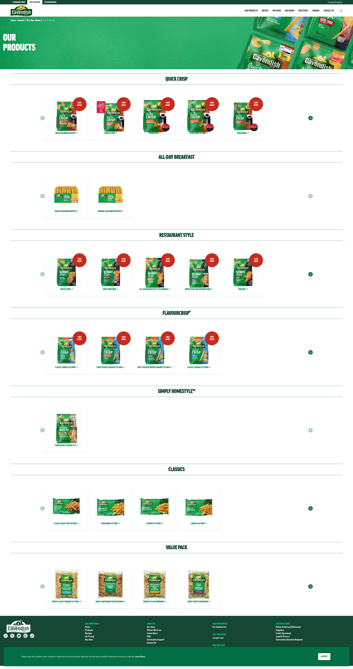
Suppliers (280, 630)
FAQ (149, 636)
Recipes (265, 10)
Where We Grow (154, 630)
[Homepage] (22, 7)
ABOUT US (151, 623)
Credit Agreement (283, 633)
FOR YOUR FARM (219, 634)
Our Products (251, 10)
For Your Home (33, 20)
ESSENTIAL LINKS (283, 623)
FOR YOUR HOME (92, 623)
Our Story (303, 10)
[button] (340, 10)
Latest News (152, 633)
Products (89, 630)
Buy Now (277, 10)
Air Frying (289, 10)
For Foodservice (219, 627)
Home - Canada (17, 20)
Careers (315, 10)
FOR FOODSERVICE (220, 623)
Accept (324, 656)
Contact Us (328, 10)
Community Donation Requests (289, 640)
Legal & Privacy (283, 636)
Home (87, 627)
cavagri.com (218, 638)
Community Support (155, 640)
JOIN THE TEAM (218, 645)
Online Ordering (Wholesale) (288, 627)
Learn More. (140, 657)
